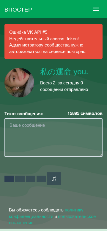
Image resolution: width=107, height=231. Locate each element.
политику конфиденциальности (46, 212)
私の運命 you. (64, 72)
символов (85, 113)
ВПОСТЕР (18, 9)
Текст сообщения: (23, 113)
